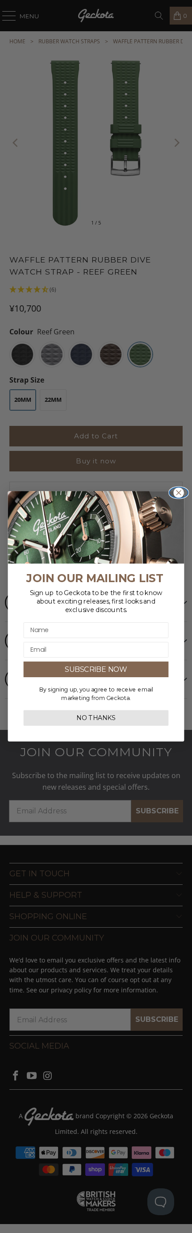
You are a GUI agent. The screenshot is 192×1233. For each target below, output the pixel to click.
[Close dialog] (178, 493)
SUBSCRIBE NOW (96, 669)
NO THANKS (96, 718)
